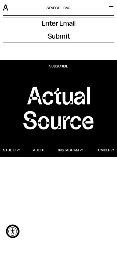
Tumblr (103, 150)
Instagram (68, 150)
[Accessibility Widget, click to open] (13, 231)
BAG (66, 8)
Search (53, 8)
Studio (9, 150)
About (39, 150)
